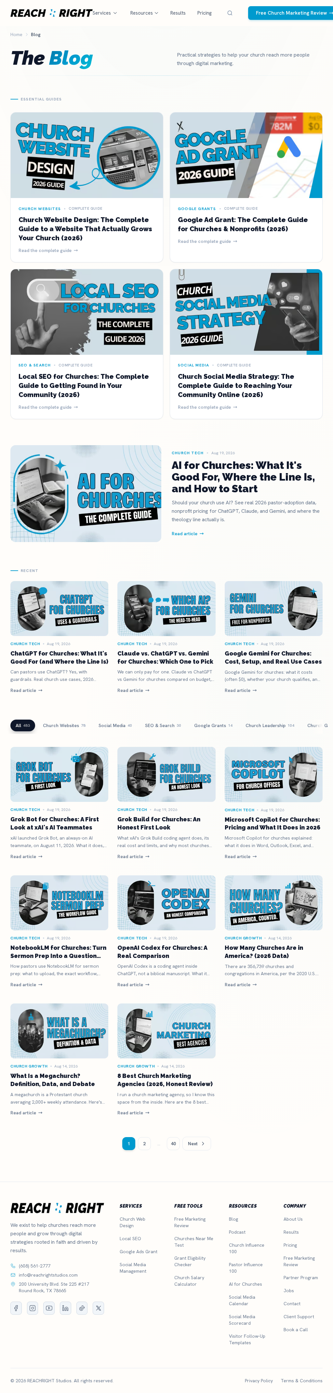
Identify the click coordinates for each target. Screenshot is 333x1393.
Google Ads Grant (138, 1251)
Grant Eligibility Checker (190, 1261)
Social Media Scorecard (242, 1320)
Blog (233, 1219)
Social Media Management (133, 1268)
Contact (292, 1304)
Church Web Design (132, 1222)
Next (193, 1144)
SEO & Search (163, 725)
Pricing (204, 13)
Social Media (115, 725)
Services (102, 13)
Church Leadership (270, 725)
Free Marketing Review (190, 1222)
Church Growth (243, 938)
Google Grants (213, 725)
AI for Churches (245, 1284)
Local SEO (130, 1238)
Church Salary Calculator (189, 1281)
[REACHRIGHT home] (51, 13)
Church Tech (25, 643)
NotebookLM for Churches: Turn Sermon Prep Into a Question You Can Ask (58, 955)
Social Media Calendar (242, 1300)
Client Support (299, 1317)
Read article (23, 690)
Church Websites (64, 725)
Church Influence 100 (246, 1248)
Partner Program (301, 1277)
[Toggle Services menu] (115, 13)
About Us (293, 1219)
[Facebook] (16, 1308)
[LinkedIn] (65, 1308)
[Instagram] (32, 1308)
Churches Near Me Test (193, 1242)
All (23, 725)
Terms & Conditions (302, 1381)
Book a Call (296, 1330)
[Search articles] (229, 13)
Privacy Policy (259, 1381)
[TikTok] (82, 1308)
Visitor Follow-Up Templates (247, 1339)
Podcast (237, 1232)
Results (178, 13)
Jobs (289, 1291)
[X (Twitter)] (98, 1308)
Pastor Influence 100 (246, 1268)
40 (173, 1144)
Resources (141, 13)
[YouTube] (49, 1308)
